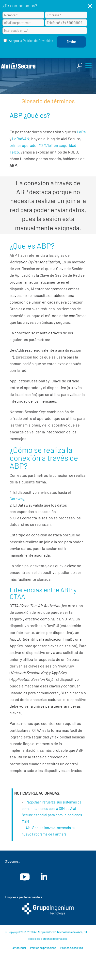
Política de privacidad (43, 947)
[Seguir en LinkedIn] (43, 877)
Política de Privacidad (38, 41)
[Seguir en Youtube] (24, 877)
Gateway (17, 498)
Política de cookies (71, 947)
